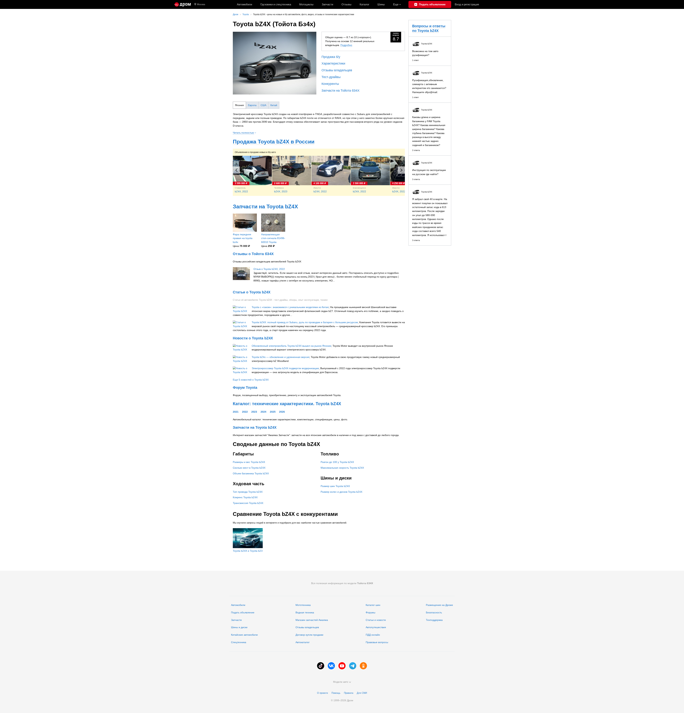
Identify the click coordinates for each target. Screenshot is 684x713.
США (263, 105)
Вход (467, 4)
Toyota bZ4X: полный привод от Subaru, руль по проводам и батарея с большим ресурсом (305, 322)
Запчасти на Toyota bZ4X (265, 206)
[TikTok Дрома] (320, 665)
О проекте (322, 693)
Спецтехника (238, 642)
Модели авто (340, 681)
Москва (201, 4)
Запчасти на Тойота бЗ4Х (340, 90)
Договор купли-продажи (309, 634)
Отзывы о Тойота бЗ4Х (253, 254)
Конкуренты (330, 84)
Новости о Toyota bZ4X (253, 338)
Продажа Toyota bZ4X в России (273, 142)
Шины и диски (239, 627)
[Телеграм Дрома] (352, 665)
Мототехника (303, 605)
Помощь (335, 693)
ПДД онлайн (373, 634)
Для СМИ (362, 693)
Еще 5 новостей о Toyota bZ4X (251, 379)
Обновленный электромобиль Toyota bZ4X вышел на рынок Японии (291, 345)
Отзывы (346, 4)
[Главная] (183, 4)
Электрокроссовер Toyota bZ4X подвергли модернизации (285, 368)
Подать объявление (242, 612)
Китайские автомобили (244, 634)
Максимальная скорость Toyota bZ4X (342, 467)
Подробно (346, 45)
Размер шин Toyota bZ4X (335, 486)
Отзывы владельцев (337, 70)
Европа (252, 105)
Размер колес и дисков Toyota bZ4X (341, 491)
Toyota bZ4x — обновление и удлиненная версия (280, 357)
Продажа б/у (331, 57)
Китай (273, 105)
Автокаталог (303, 642)
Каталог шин (373, 605)
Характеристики (333, 63)
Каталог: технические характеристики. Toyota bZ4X (287, 403)
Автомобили (244, 4)
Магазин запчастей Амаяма (312, 620)
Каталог (364, 4)
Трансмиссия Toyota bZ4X (248, 503)
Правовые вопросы (377, 642)
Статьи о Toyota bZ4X (251, 292)
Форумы (370, 612)
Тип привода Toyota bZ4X (248, 491)
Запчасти (327, 4)
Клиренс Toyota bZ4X (245, 497)
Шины (381, 4)
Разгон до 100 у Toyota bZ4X (337, 462)
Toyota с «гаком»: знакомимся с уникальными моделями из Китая (290, 307)
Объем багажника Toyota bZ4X (251, 473)
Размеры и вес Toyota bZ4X (249, 462)
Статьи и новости (376, 620)
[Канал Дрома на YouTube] (342, 665)
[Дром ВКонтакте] (331, 665)
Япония (239, 105)
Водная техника (305, 612)
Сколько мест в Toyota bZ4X (249, 467)
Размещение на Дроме (439, 605)
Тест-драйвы (331, 77)
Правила (348, 693)
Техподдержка (434, 620)
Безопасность (434, 612)
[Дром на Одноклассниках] (363, 665)
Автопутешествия (376, 627)
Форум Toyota (245, 387)
